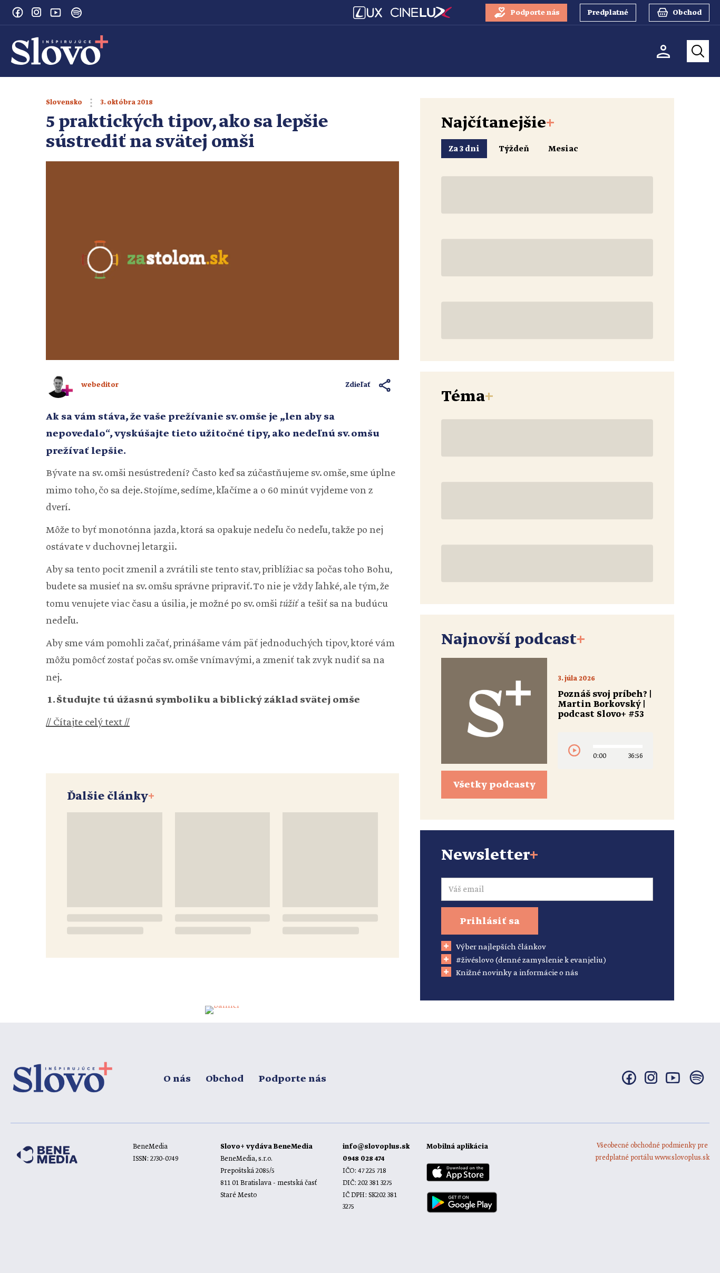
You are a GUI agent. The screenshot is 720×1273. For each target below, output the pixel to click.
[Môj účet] (663, 51)
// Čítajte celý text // (88, 722)
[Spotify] (76, 12)
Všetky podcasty (494, 785)
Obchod (225, 1079)
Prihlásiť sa (490, 921)
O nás (177, 1079)
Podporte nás (292, 1079)
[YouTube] (55, 12)
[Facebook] (17, 12)
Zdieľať (358, 385)
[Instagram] (36, 12)
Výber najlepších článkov (501, 947)
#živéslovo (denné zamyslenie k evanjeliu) (531, 960)
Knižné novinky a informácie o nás (517, 973)
